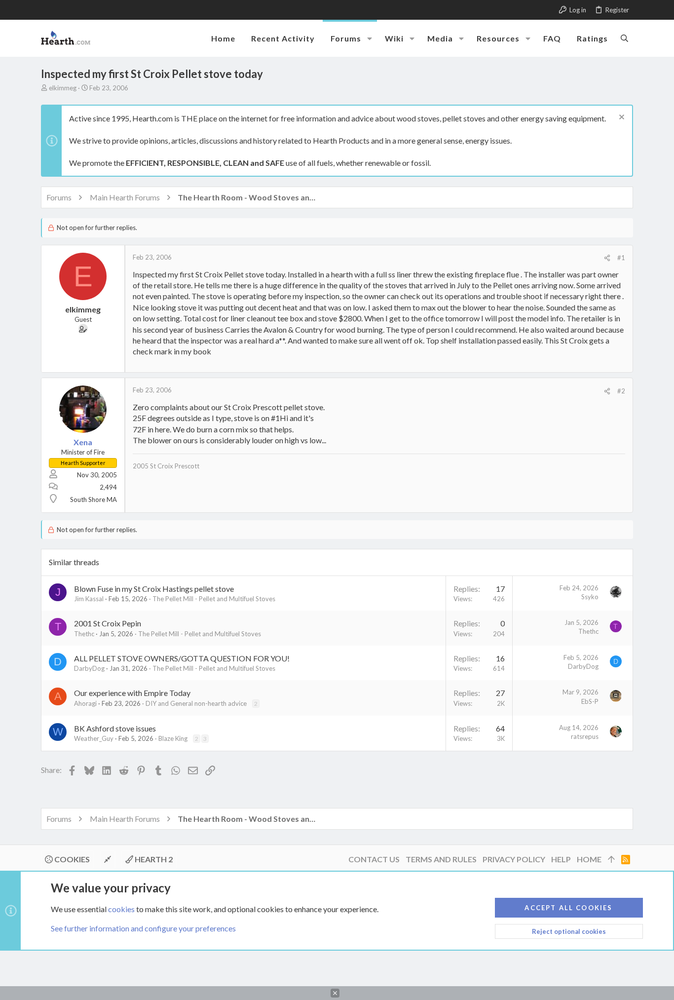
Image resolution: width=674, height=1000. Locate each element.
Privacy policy (514, 859)
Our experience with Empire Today (132, 692)
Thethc (84, 634)
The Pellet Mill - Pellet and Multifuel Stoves (213, 599)
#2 (621, 391)
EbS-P (590, 701)
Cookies (71, 859)
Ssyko (590, 597)
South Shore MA (93, 499)
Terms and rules (441, 859)
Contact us (374, 859)
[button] (369, 38)
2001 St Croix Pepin (107, 623)
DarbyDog (89, 668)
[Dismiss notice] (620, 118)
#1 (621, 258)
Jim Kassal (89, 599)
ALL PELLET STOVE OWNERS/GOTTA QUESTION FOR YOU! (182, 658)
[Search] (624, 38)
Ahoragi (85, 703)
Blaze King (172, 738)
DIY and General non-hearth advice (196, 703)
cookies (121, 909)
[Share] (607, 258)
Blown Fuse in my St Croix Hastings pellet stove (154, 588)
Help (561, 859)
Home (589, 859)
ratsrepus (585, 736)
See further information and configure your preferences (143, 928)
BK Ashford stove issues (115, 728)
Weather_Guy (93, 738)
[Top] (611, 859)
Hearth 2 (153, 859)
